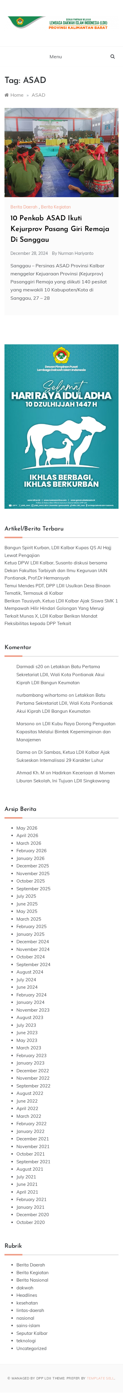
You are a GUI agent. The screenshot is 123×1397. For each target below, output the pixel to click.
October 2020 (30, 1222)
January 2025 (30, 934)
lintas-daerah (30, 1310)
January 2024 (30, 1002)
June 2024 (27, 987)
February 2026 (31, 850)
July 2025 (26, 896)
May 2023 (26, 1040)
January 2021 (30, 1207)
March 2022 (28, 1116)
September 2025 (33, 888)
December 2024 (32, 941)
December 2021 (32, 1139)
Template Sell (100, 1378)
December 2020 (32, 1214)
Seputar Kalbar (31, 1333)
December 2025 (32, 866)
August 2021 (29, 1169)
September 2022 (33, 1086)
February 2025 (31, 926)
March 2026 (28, 843)
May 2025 (26, 911)
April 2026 (27, 835)
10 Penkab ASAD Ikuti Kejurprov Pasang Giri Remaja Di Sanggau (59, 229)
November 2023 (33, 1010)
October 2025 (30, 881)
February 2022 (31, 1123)
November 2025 (33, 873)
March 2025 (28, 919)
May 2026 (26, 828)
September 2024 (33, 964)
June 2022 (27, 1101)
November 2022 (33, 1078)
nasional (25, 1318)
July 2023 (26, 1025)
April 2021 (27, 1192)
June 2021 (27, 1184)
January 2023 (30, 1063)
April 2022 (27, 1108)
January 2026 (30, 858)
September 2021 (33, 1161)
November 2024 (33, 949)
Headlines (26, 1295)
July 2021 (26, 1177)
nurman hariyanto (75, 253)
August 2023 (29, 1017)
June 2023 (27, 1032)
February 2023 (31, 1055)
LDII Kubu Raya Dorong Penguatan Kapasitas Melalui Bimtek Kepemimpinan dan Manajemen (66, 732)
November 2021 (33, 1146)
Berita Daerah (23, 207)
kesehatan (27, 1303)
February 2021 (31, 1199)
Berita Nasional (32, 1280)
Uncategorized (31, 1348)
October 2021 (30, 1154)
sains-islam (28, 1325)
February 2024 (31, 995)
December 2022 (32, 1070)
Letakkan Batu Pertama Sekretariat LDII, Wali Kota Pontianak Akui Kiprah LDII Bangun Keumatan (60, 674)
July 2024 (26, 979)
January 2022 (30, 1131)
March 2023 (28, 1048)
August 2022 (29, 1093)
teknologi (26, 1340)
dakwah (24, 1288)
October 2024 (30, 957)
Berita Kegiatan (56, 207)
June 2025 (27, 904)
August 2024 (29, 972)
